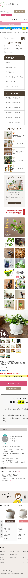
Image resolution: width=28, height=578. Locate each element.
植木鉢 (10, 32)
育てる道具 (2, 559)
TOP (6, 20)
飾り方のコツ (13, 557)
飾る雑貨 (2, 562)
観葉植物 (11, 24)
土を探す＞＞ (12, 480)
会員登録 (2, 11)
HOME (1, 32)
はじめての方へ (13, 554)
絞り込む (18, 471)
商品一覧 (15, 20)
